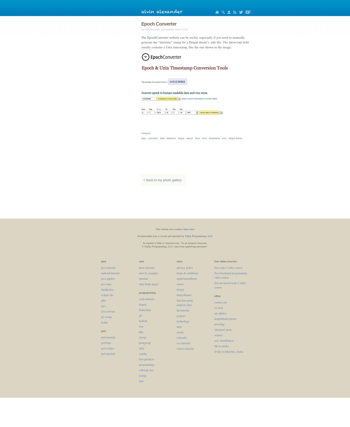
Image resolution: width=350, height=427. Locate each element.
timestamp (214, 138)
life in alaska (221, 346)
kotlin (104, 322)
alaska (180, 332)
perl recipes (107, 348)
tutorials (143, 278)
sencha (143, 354)
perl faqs (106, 343)
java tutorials (108, 267)
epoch (189, 138)
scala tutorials (146, 299)
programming (146, 364)
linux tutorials (147, 267)
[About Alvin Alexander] (228, 12)
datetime (171, 138)
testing (142, 375)
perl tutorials (108, 337)
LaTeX (179, 327)
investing (219, 324)
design (180, 289)
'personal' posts (223, 329)
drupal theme (235, 138)
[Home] (216, 12)
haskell (143, 321)
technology (183, 321)
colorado (182, 337)
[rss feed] (233, 12)
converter (153, 138)
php (141, 332)
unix (224, 138)
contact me (220, 302)
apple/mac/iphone (187, 278)
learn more (189, 229)
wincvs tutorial (185, 348)
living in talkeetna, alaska (228, 351)
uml (141, 381)
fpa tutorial (183, 310)
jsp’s (103, 306)
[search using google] (222, 12)
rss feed (218, 308)
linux (197, 138)
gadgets (181, 316)
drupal (181, 138)
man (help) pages (149, 284)
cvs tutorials (183, 343)
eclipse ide (107, 295)
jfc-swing (106, 317)
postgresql (145, 343)
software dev (146, 370)
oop (141, 326)
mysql (142, 337)
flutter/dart (145, 310)
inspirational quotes (225, 319)
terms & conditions (187, 273)
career (180, 284)
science (218, 335)
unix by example (148, 273)
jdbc (103, 300)
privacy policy (185, 267)
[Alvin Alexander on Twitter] (240, 12)
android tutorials (110, 273)
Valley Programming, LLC (199, 236)
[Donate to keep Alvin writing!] (247, 12)
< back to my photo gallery (162, 180)
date (162, 138)
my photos (220, 313)
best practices (146, 359)
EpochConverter (157, 37)
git (140, 315)
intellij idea (107, 289)
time (204, 138)
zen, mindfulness (224, 340)
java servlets (108, 311)
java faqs (106, 284)
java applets (108, 278)
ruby (141, 348)
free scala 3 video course (228, 267)
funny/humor (184, 295)
